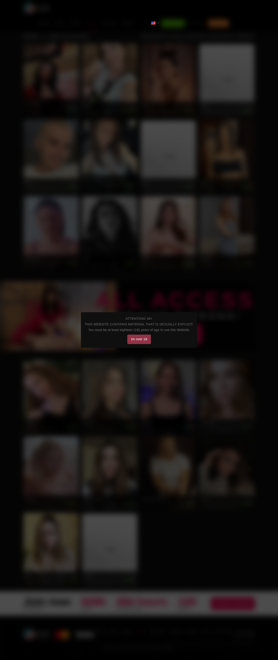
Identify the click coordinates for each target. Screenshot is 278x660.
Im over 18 (139, 339)
